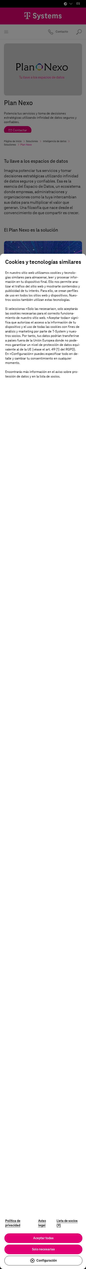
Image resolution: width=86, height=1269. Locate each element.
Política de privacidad (12, 1223)
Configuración (46, 1260)
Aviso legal (42, 1223)
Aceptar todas (43, 1238)
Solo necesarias (43, 1249)
